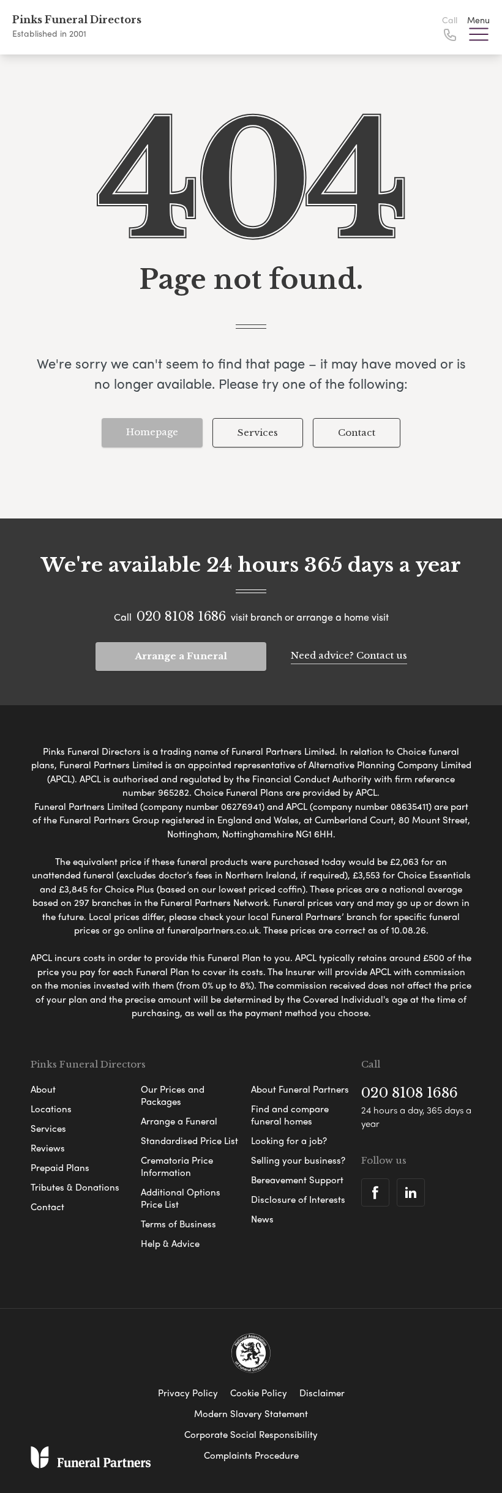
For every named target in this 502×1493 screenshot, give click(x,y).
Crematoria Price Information (177, 1166)
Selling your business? (298, 1160)
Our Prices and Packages (172, 1095)
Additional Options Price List (180, 1198)
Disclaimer (322, 1392)
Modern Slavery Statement (251, 1413)
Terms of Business (178, 1223)
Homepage (152, 432)
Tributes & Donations (75, 1187)
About (43, 1089)
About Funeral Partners (300, 1089)
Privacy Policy (188, 1392)
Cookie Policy (258, 1392)
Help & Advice (170, 1243)
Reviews (48, 1147)
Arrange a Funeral (181, 656)
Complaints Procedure (251, 1455)
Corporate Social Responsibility (251, 1434)
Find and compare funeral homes (290, 1115)
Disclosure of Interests (298, 1199)
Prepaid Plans (60, 1167)
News (262, 1218)
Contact (356, 432)
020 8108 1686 (181, 616)
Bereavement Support (297, 1179)
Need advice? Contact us (349, 655)
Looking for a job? (289, 1140)
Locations (51, 1108)
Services (258, 432)
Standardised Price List (189, 1140)
